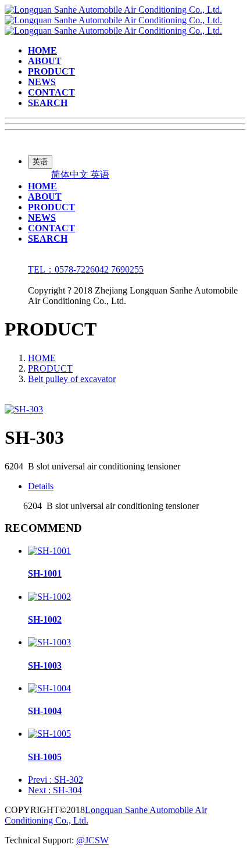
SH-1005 (45, 757)
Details (40, 486)
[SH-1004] (49, 688)
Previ (55, 780)
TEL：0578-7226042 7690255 (86, 269)
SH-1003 (45, 665)
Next (55, 790)
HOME (42, 358)
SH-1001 (45, 573)
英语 (100, 174)
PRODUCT (50, 368)
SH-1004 (45, 711)
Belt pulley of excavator (72, 379)
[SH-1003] (49, 642)
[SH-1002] (49, 597)
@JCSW (92, 840)
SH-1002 (45, 619)
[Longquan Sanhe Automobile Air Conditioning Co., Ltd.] (113, 20)
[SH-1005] (49, 734)
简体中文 (71, 174)
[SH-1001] (49, 551)
